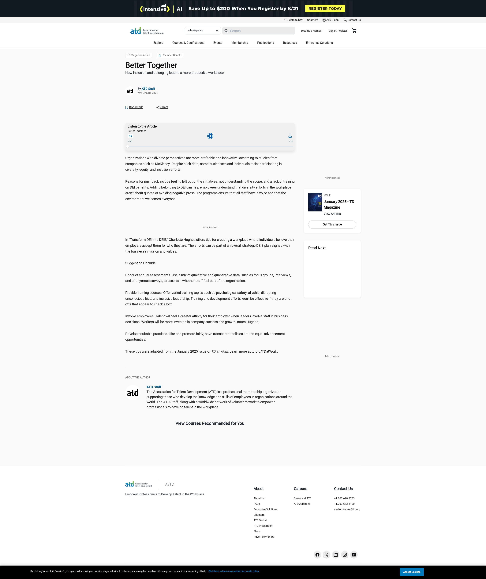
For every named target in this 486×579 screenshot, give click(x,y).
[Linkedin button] (335, 555)
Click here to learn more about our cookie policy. (233, 571)
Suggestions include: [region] (140, 263)
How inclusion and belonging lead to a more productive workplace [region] (174, 73)
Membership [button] (239, 43)
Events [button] (217, 43)
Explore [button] (158, 43)
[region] (243, 572)
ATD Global (260, 520)
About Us (259, 498)
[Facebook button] (317, 555)
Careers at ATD (302, 498)
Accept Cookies (412, 571)
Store (257, 531)
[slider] (127, 146)
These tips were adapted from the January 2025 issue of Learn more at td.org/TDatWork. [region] (201, 351)
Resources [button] (290, 43)
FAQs (257, 503)
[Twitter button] (326, 555)
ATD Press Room (263, 525)
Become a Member (311, 30)
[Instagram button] (345, 555)
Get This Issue (332, 224)
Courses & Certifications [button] (188, 43)
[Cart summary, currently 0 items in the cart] (355, 30)
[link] (293, 20)
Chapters (259, 514)
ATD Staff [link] (148, 89)
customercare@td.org (347, 509)
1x (130, 136)
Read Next (317, 248)
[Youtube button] (354, 555)
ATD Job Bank (302, 503)
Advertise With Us (264, 536)
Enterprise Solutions (265, 509)
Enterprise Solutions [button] (319, 43)
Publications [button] (265, 43)
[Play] (210, 136)
